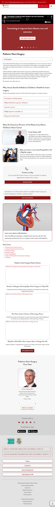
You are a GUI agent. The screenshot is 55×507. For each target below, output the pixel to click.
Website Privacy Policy (27, 490)
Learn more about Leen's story (27, 38)
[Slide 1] (24, 47)
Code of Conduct (27, 492)
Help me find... (44, 6)
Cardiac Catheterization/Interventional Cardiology (17, 256)
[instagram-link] (23, 423)
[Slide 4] (33, 47)
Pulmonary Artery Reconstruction (13, 247)
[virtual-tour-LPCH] (19, 423)
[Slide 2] (27, 47)
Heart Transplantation (10, 254)
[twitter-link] (34, 423)
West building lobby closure (16, 2)
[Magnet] (8, 441)
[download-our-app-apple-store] (21, 431)
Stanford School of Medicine (27, 499)
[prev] (19, 404)
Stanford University (27, 503)
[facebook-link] (31, 423)
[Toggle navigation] (51, 6)
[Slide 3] (30, 47)
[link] (27, 182)
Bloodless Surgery (9, 252)
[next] (35, 404)
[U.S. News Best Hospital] (19, 441)
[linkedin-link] (27, 423)
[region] (27, 32)
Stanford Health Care (27, 501)
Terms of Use (27, 487)
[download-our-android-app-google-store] (33, 431)
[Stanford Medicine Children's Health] (20, 6)
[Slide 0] (21, 47)
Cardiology (8, 257)
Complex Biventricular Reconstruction (14, 249)
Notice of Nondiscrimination (27, 485)
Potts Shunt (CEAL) (10, 250)
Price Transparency (27, 494)
